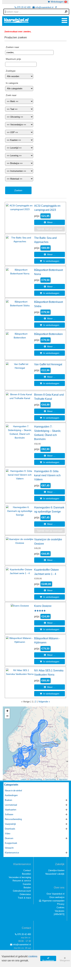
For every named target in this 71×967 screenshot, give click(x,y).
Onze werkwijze (56, 897)
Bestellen (26, 874)
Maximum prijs (13, 59)
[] (59, 914)
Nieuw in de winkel (13, 790)
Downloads (10, 829)
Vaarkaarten (10, 810)
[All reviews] (40, 611)
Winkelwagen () (59, 2)
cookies (32, 956)
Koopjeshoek (11, 843)
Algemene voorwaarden (53, 900)
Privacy (60, 904)
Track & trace (24, 898)
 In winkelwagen (49, 261)
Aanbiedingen (11, 795)
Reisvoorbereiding (13, 819)
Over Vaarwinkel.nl (55, 894)
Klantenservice (12, 853)
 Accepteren (48, 959)
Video (7, 833)
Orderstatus (25, 894)
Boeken (8, 800)
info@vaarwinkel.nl (44, 7)
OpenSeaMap (50, 779)
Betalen (27, 887)
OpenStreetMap (35, 779)
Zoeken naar (12, 47)
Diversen (9, 838)
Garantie (27, 884)
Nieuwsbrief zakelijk (54, 874)
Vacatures (59, 911)
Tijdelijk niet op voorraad (49, 229)
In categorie (12, 83)
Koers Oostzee (43, 606)
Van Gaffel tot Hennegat (48, 364)
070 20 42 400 (23, 7)
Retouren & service (22, 880)
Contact (27, 870)
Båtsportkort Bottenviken (48, 334)
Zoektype (11, 70)
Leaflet (23, 779)
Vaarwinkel (63, 779)
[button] (7, 711)
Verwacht (9, 848)
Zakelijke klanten (56, 870)
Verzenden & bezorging (20, 877)
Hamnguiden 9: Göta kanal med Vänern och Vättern (47, 475)
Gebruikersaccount (22, 891)
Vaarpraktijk (10, 824)
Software (9, 814)
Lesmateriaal (11, 805)
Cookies (60, 907)
